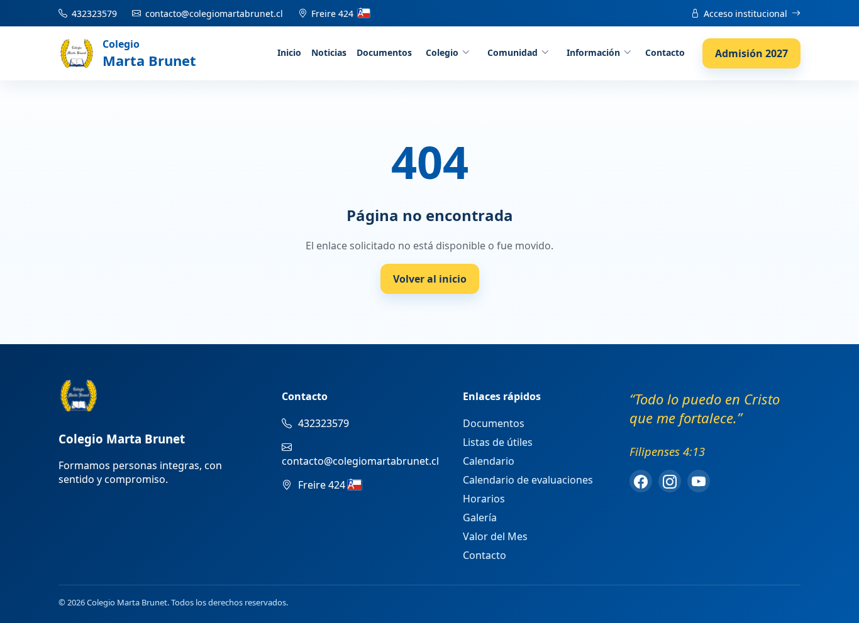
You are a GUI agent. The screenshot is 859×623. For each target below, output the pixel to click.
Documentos (384, 52)
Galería (480, 517)
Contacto (665, 52)
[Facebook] (640, 481)
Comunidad (512, 52)
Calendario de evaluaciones (528, 480)
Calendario (488, 461)
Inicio (289, 52)
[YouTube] (698, 481)
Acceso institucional (745, 13)
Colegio (442, 52)
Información (593, 52)
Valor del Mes (495, 536)
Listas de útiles (498, 442)
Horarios (484, 499)
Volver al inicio (430, 279)
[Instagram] (669, 481)
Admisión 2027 (751, 53)
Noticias (328, 52)
